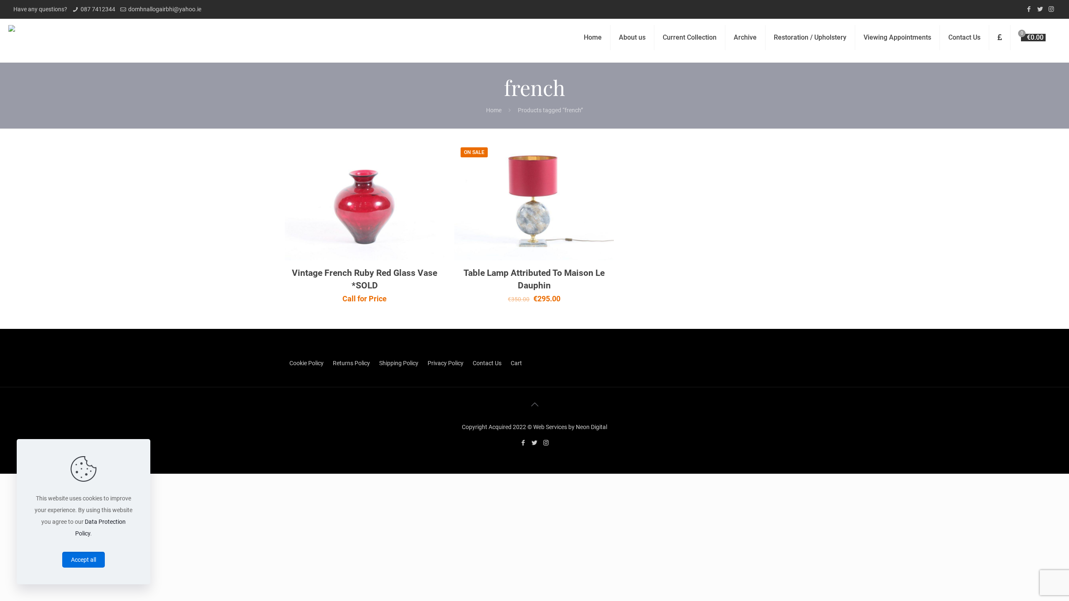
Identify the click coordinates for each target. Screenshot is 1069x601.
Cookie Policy (306, 363)
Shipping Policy (398, 363)
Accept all (83, 559)
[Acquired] (11, 37)
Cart (516, 363)
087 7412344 (98, 9)
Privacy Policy (446, 363)
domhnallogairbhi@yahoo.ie (164, 9)
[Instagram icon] (1051, 9)
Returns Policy (351, 363)
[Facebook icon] (1028, 9)
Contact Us (487, 363)
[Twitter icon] (1040, 9)
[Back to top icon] (534, 404)
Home (494, 110)
